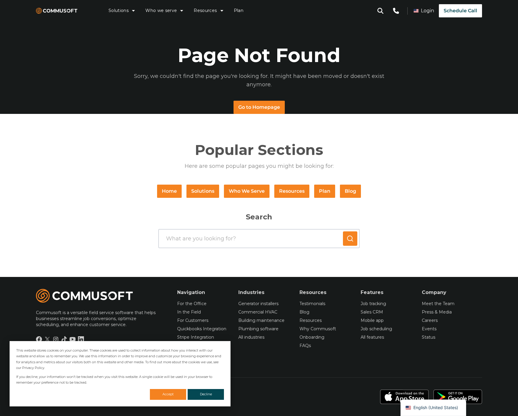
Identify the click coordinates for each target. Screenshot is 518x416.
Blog (350, 191)
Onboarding (311, 337)
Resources (205, 10)
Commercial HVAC (257, 312)
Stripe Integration (195, 337)
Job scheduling (376, 328)
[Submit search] (350, 238)
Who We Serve (247, 191)
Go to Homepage (259, 107)
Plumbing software (258, 328)
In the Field (189, 312)
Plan (238, 10)
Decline (206, 394)
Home (169, 191)
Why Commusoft (317, 328)
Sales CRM (372, 312)
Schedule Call (460, 10)
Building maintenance (261, 320)
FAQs (305, 345)
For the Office (192, 303)
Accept (168, 394)
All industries (251, 337)
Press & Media (437, 312)
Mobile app (372, 320)
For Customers (192, 320)
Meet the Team (438, 303)
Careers (430, 320)
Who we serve (161, 10)
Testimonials (312, 303)
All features (372, 337)
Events (429, 328)
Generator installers (258, 303)
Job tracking (373, 303)
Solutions (119, 10)
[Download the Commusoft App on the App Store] (404, 397)
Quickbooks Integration (201, 328)
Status (428, 337)
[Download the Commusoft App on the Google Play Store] (457, 397)
